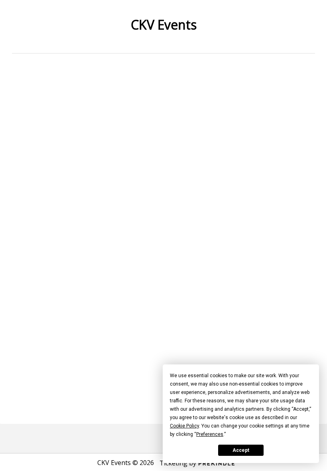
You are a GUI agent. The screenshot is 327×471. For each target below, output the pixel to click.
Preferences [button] (209, 434)
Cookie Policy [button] (184, 426)
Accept (240, 450)
